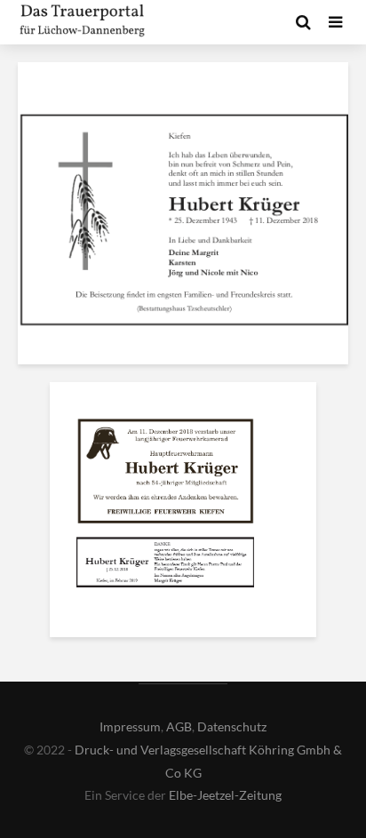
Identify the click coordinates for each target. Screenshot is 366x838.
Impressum (130, 726)
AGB (179, 726)
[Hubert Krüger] (165, 475)
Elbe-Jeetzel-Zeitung (225, 794)
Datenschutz (232, 726)
